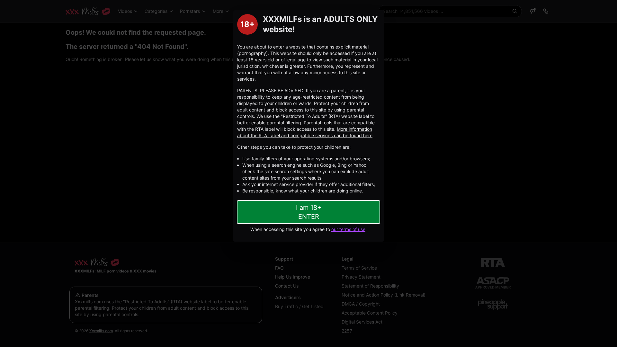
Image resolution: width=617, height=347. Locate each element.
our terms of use (348, 229)
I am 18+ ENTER (308, 212)
